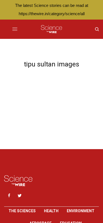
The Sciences (22, 211)
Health (51, 211)
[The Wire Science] (51, 29)
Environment (80, 211)
